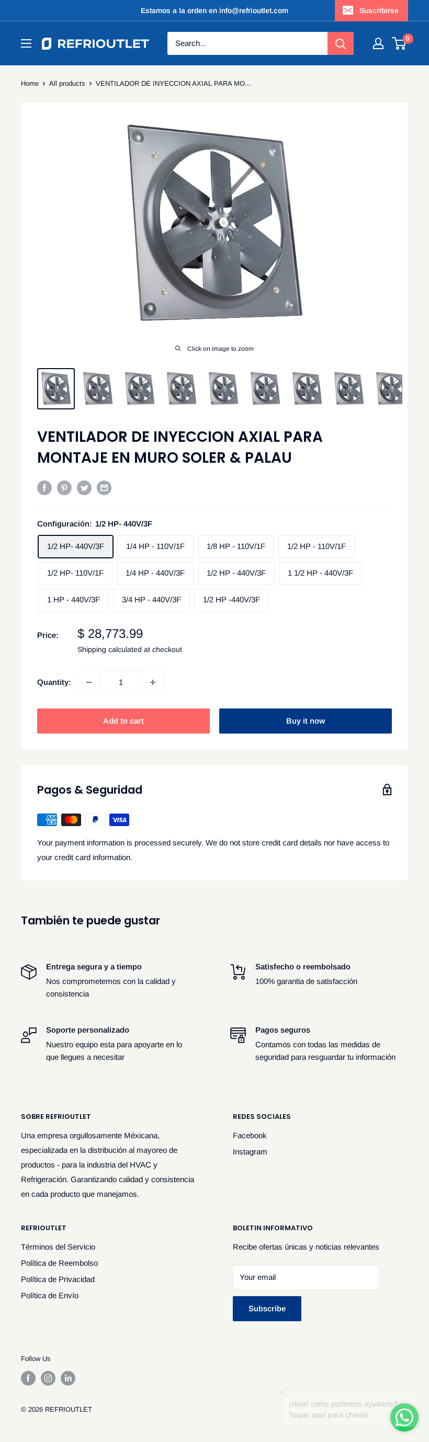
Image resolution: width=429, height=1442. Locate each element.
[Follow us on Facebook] (28, 1378)
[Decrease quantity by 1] (89, 682)
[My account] (378, 43)
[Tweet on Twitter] (84, 487)
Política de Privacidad (58, 1279)
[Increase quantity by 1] (153, 682)
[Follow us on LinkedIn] (68, 1378)
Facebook (250, 1135)
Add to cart (123, 720)
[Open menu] (26, 43)
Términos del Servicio (58, 1246)
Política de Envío (49, 1295)
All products (67, 83)
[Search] (341, 43)
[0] (399, 43)
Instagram (250, 1151)
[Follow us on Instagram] (48, 1378)
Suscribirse (379, 10)
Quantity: (54, 682)
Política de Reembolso (59, 1262)
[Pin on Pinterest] (64, 487)
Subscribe (267, 1308)
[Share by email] (104, 487)
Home (30, 83)
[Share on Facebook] (44, 487)
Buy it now (305, 720)
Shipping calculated (109, 649)
